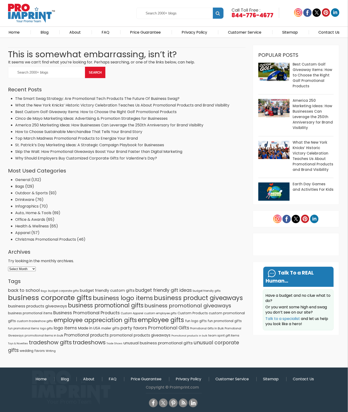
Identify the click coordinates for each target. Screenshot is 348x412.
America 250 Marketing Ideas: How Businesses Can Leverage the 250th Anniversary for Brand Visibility (109, 125)
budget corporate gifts (63, 291)
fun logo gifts (196, 321)
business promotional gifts (105, 305)
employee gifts (161, 320)
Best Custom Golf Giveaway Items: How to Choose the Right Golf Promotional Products (96, 112)
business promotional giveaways (187, 305)
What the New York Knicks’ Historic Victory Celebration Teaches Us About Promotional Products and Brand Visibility (122, 105)
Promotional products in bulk (189, 335)
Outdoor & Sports (31, 193)
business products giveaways (37, 306)
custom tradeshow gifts (35, 321)
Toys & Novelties (18, 343)
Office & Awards (30, 219)
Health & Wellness (32, 226)
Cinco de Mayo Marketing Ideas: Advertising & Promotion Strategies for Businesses (92, 118)
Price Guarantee (145, 32)
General (22, 179)
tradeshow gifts (50, 342)
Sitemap (290, 32)
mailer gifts (110, 328)
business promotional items (30, 313)
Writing (51, 351)
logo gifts (46, 328)
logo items (65, 328)
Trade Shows (114, 343)
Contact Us (328, 32)
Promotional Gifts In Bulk (207, 328)
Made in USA (89, 328)
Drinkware (24, 199)
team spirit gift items (223, 335)
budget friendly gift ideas (163, 290)
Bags (19, 186)
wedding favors (32, 351)
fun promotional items (23, 328)
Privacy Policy (194, 32)
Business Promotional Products (86, 313)
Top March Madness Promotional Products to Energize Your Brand (76, 138)
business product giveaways (198, 297)
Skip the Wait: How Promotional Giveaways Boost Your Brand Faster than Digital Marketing (98, 151)
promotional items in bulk (44, 335)
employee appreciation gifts (95, 320)
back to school (24, 290)
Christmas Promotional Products (45, 239)
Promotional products (86, 335)
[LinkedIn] (193, 403)
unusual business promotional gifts (158, 343)
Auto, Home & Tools (33, 213)
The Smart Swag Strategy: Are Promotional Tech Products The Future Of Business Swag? (97, 98)
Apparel (22, 232)
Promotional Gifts (168, 327)
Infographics (27, 206)
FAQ (105, 32)
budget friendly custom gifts (107, 290)
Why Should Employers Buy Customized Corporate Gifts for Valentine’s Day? (86, 158)
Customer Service (244, 32)
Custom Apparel (132, 313)
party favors (133, 328)
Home (14, 32)
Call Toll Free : (252, 12)
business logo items (123, 298)
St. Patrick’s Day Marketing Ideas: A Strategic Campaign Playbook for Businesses (89, 145)
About (75, 32)
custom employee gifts (160, 313)
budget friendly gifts (207, 291)
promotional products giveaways (140, 335)
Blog (44, 32)
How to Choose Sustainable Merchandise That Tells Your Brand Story (78, 131)
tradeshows (89, 342)
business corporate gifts (50, 297)
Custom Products (193, 313)
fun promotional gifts (225, 321)
